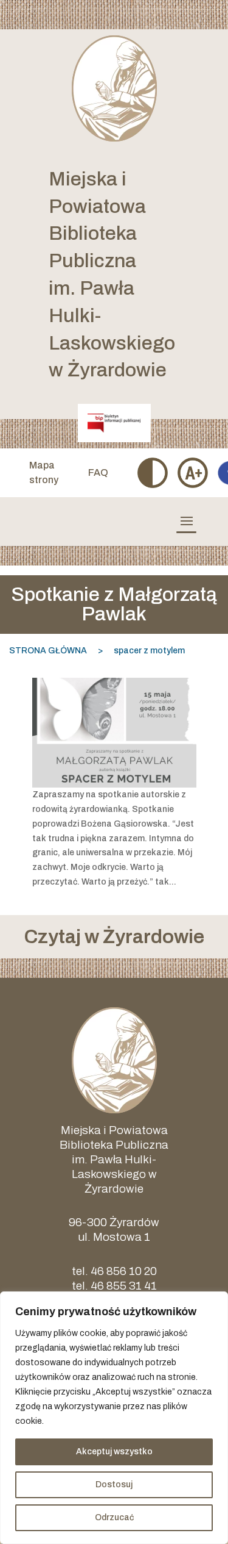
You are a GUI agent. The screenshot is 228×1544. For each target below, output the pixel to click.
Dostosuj (114, 1484)
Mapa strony (43, 472)
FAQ (98, 472)
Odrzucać (114, 1517)
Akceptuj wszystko (114, 1451)
